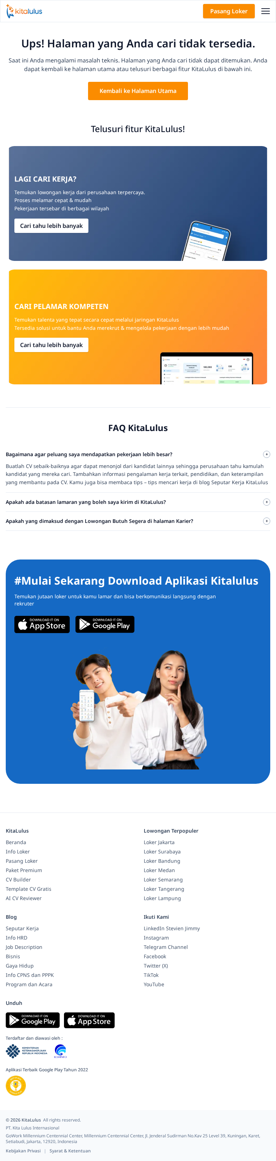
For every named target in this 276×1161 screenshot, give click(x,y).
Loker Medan (159, 870)
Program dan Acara (29, 984)
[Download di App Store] (42, 624)
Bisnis (13, 956)
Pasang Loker (229, 11)
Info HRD (16, 937)
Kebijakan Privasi (24, 1151)
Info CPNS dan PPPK (30, 975)
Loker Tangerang (164, 888)
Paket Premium (24, 870)
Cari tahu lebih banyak (51, 226)
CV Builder (18, 879)
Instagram (156, 937)
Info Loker (18, 851)
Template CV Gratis (28, 888)
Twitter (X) (156, 965)
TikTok (151, 975)
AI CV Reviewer (24, 898)
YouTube (154, 984)
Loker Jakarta (159, 842)
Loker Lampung (162, 898)
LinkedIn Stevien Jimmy (172, 928)
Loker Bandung (162, 860)
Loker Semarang (163, 879)
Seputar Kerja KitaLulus (239, 482)
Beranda (16, 842)
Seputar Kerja (22, 928)
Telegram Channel (166, 947)
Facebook (155, 956)
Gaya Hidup (20, 965)
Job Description (24, 947)
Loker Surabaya (162, 851)
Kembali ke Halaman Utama (138, 91)
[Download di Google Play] (104, 624)
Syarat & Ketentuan (70, 1151)
